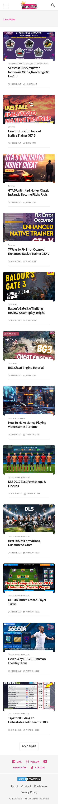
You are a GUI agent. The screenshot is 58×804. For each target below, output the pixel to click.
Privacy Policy (29, 792)
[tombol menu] (5, 5)
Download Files (17, 64)
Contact (26, 786)
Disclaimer (40, 786)
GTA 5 (12, 127)
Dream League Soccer (19, 477)
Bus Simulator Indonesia (37, 64)
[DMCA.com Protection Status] (29, 779)
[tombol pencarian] (53, 5)
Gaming (13, 304)
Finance (21, 418)
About (14, 786)
